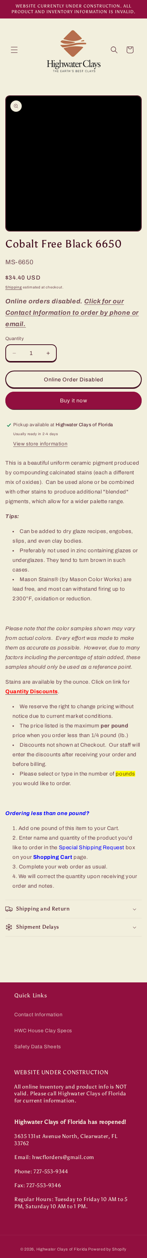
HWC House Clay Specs (43, 1030)
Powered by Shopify (107, 1249)
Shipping (13, 287)
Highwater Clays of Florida (61, 1249)
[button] (14, 50)
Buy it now (73, 400)
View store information (40, 444)
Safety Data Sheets (37, 1046)
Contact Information (38, 1014)
